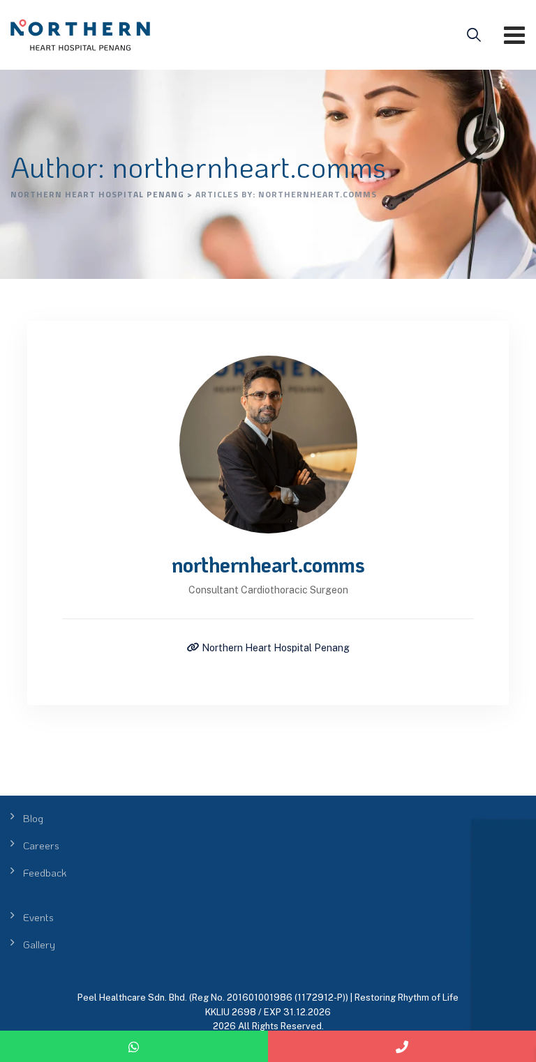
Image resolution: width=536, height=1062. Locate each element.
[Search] (474, 34)
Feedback (44, 872)
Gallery (39, 944)
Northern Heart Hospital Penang (275, 647)
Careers (41, 845)
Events (38, 917)
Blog (33, 818)
